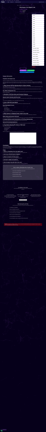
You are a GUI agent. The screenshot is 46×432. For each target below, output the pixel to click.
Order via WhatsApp (31, 70)
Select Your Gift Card (22, 13)
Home (18, 5)
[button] (31, 70)
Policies (12, 0)
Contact (5, 0)
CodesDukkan (2, 0)
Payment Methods (17, 0)
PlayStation (24, 10)
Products (20, 5)
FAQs (14, 0)
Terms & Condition (9, 0)
